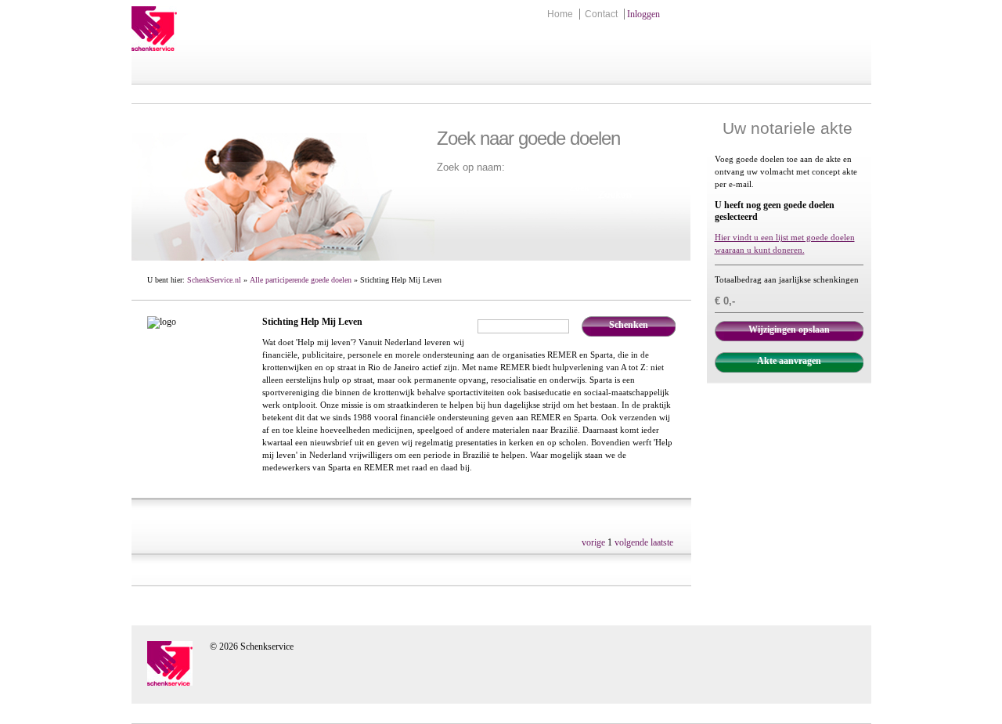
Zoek (579, 187)
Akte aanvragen (789, 360)
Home (560, 14)
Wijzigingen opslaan (789, 329)
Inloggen (643, 14)
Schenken (628, 324)
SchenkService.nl (214, 280)
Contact (601, 14)
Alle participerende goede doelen (300, 280)
